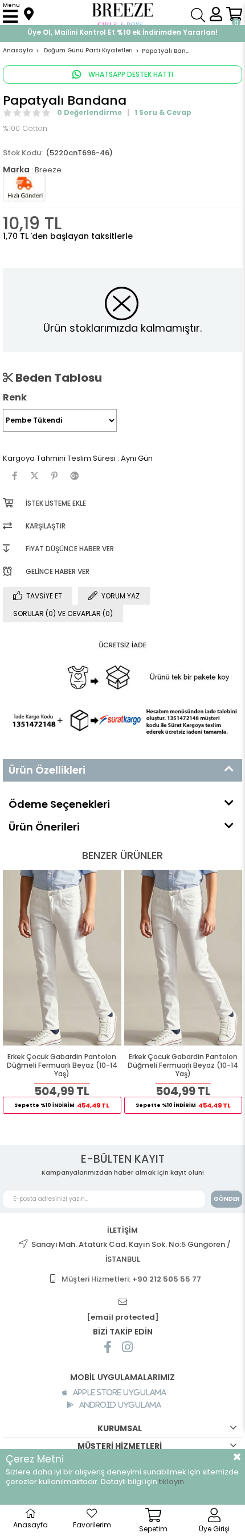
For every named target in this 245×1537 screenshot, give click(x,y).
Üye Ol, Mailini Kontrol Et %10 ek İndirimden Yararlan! (122, 32)
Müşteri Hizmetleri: (131, 1279)
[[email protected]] (122, 1302)
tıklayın (171, 1481)
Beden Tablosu (57, 377)
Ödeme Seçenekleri (59, 804)
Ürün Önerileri (44, 827)
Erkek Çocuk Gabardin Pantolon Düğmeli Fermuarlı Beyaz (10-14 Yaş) (62, 1065)
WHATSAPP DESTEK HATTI (130, 74)
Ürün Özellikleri (47, 770)
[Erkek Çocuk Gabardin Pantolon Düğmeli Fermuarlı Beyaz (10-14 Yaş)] (62, 958)
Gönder (227, 1199)
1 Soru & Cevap (162, 112)
